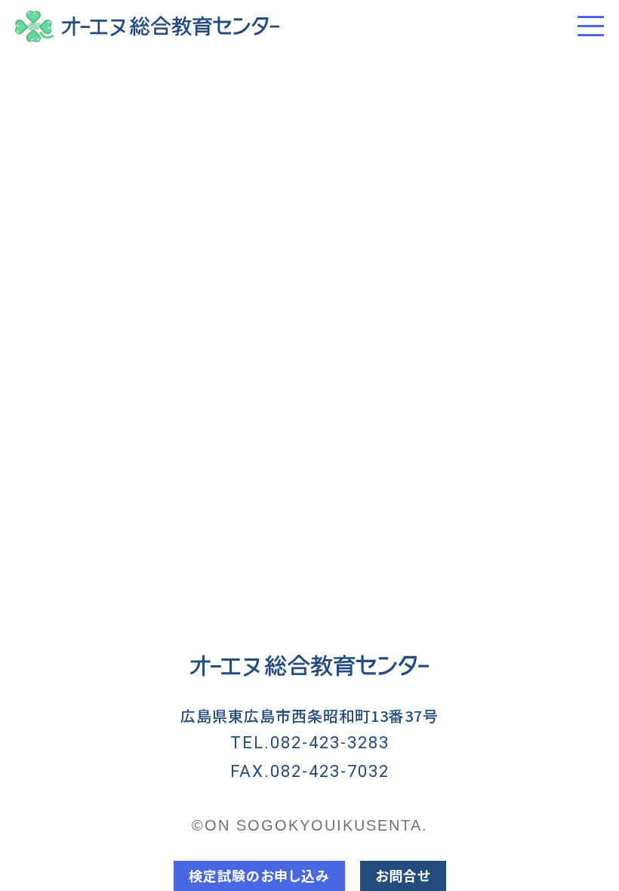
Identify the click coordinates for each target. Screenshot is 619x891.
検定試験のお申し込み (259, 875)
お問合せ (403, 875)
